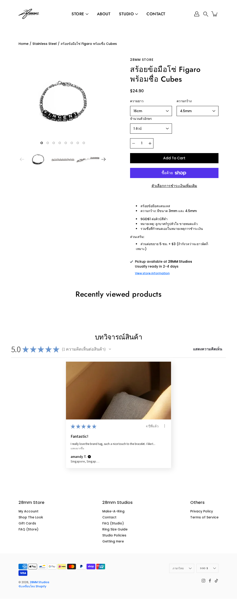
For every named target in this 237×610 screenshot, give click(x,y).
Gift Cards (27, 523)
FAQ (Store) (28, 529)
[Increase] (150, 143)
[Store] (87, 14)
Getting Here (113, 541)
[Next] (103, 159)
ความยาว (136, 101)
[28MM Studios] (29, 13)
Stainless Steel (44, 43)
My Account (28, 511)
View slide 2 (48, 143)
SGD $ (204, 568)
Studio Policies (114, 535)
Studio (126, 14)
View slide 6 (72, 143)
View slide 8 (84, 143)
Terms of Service (204, 517)
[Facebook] (210, 580)
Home (23, 43)
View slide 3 (54, 143)
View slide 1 (42, 143)
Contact (156, 14)
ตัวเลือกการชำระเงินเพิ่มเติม (174, 185)
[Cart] (214, 14)
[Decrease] (133, 143)
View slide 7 (78, 143)
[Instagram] (203, 580)
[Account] (196, 14)
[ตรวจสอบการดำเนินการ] (164, 426)
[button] (205, 14)
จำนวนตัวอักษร (141, 118)
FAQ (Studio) (113, 523)
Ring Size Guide (115, 529)
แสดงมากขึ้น (77, 448)
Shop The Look (31, 517)
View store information (152, 273)
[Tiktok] (216, 580)
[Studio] (136, 14)
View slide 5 (66, 143)
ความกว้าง (184, 101)
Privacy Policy (201, 511)
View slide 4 (60, 143)
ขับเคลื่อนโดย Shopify (32, 586)
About (104, 14)
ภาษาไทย (178, 568)
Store (78, 14)
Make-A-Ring (113, 511)
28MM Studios (39, 582)
